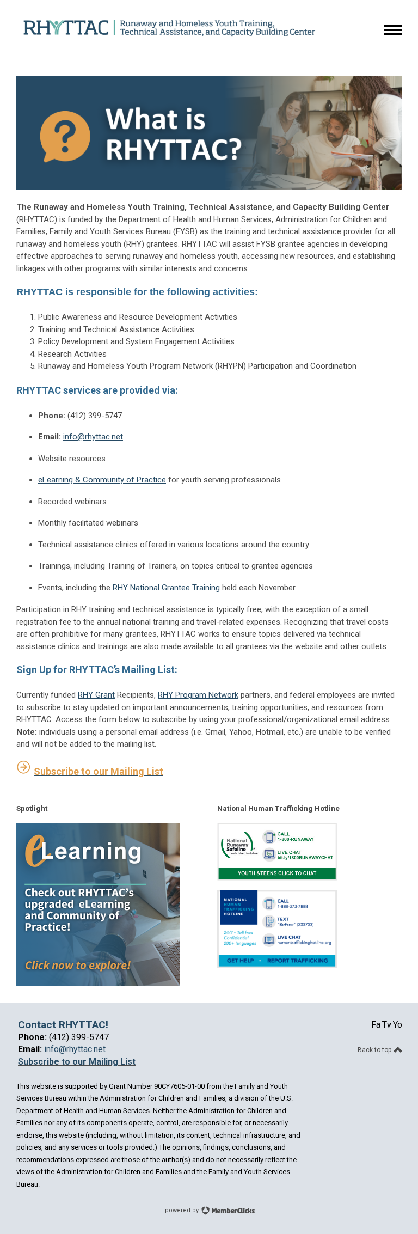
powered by (182, 1210)
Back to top (375, 1050)
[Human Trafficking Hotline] (277, 965)
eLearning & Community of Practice (102, 480)
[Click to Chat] (277, 877)
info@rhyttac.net (93, 437)
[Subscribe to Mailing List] (24, 771)
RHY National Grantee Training (166, 587)
